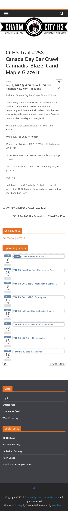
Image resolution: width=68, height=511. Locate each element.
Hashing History (11, 444)
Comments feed (11, 411)
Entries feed (9, 404)
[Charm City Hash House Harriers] (34, 19)
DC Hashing (9, 437)
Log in (6, 398)
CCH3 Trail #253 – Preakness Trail (26, 208)
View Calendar (56, 363)
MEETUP (21, 238)
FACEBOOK (8, 238)
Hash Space (9, 457)
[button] (59, 88)
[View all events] (59, 81)
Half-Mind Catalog (12, 451)
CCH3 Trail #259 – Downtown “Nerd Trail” (37, 216)
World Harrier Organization (17, 464)
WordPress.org (11, 418)
